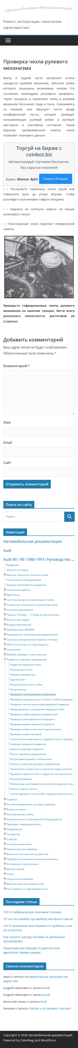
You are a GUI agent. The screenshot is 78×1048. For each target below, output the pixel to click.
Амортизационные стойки (26, 684)
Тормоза (12, 799)
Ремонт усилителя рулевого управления (35, 764)
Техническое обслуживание (24, 580)
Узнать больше (55, 178)
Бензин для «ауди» (18, 619)
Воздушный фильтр (19, 624)
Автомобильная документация (32, 541)
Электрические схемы (20, 814)
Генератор (13, 834)
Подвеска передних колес (26, 664)
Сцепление (14, 649)
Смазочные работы (18, 590)
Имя (7, 422)
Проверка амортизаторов (25, 734)
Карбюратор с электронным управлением (32, 634)
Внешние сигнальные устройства (27, 854)
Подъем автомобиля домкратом (26, 585)
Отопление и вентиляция (22, 864)
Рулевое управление (22, 674)
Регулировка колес (21, 669)
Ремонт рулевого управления (28, 754)
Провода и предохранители (24, 824)
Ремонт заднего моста (23, 789)
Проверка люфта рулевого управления (34, 714)
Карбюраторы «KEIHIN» (21, 629)
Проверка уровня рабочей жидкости (32, 724)
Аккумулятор (14, 829)
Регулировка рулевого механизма (31, 759)
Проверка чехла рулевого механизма (33, 694)
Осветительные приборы (22, 849)
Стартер (12, 839)
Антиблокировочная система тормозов (31, 804)
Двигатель (13, 595)
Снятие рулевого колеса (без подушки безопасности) (42, 794)
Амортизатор (18, 689)
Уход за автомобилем (20, 879)
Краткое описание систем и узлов (27, 575)
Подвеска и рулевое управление (27, 659)
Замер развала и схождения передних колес (37, 709)
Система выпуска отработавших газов (30, 600)
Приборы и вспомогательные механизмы (32, 859)
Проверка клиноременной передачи (32, 719)
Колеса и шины (16, 809)
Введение (13, 565)
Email (7, 442)
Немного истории (17, 570)
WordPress (48, 1040)
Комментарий (16, 366)
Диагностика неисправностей (25, 884)
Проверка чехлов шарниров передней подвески (39, 704)
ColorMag (27, 1040)
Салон (10, 874)
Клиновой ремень (21, 779)
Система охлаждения (20, 609)
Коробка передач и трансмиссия (27, 654)
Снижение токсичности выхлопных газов (32, 605)
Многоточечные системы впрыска (28, 644)
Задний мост (18, 679)
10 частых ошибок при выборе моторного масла (38, 919)
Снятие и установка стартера (50, 1008)
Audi (7, 550)
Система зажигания (19, 844)
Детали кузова (15, 869)
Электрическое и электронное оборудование (34, 819)
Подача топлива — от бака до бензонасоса (33, 614)
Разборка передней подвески (28, 744)
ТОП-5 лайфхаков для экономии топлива (32, 912)
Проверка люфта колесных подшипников (35, 729)
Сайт (7, 462)
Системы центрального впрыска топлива (32, 639)
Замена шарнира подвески (26, 749)
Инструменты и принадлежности (27, 889)
